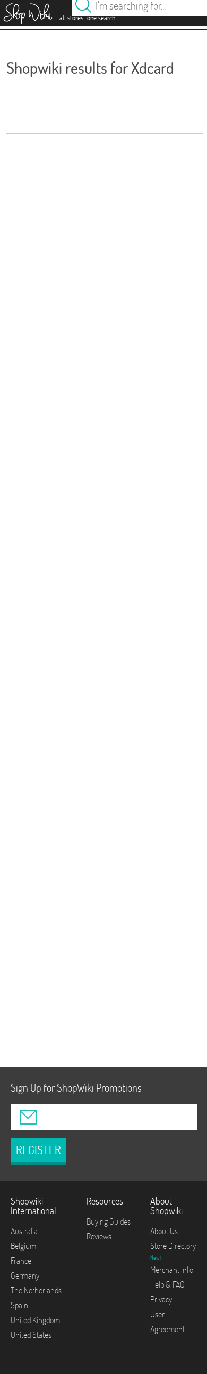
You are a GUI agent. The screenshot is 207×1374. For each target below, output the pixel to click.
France (21, 1260)
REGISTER (38, 1150)
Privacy (161, 1299)
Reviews (99, 1236)
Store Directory (173, 1246)
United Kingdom (35, 1320)
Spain (19, 1305)
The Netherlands (36, 1290)
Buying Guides (109, 1221)
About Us (164, 1231)
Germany (25, 1275)
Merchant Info (171, 1269)
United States (31, 1335)
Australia (24, 1231)
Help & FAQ (167, 1284)
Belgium (23, 1246)
